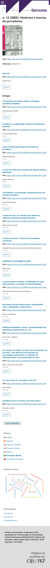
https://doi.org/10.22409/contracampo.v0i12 (25, 59)
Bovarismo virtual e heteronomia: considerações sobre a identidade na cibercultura (22, 305)
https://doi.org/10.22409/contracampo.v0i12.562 (26, 244)
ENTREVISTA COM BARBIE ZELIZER (16, 261)
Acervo (11, 8)
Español (9, 441)
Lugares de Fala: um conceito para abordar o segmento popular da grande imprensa (21, 216)
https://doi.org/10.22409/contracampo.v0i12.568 (26, 333)
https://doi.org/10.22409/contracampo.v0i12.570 (26, 383)
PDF (7, 87)
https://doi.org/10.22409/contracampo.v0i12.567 (26, 310)
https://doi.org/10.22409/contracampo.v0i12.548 (26, 77)
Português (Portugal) (14, 459)
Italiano (9, 452)
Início (4, 8)
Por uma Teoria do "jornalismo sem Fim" (19, 380)
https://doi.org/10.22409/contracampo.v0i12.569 (26, 360)
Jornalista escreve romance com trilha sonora (21, 401)
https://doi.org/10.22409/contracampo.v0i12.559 (26, 175)
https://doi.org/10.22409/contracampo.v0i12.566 (26, 287)
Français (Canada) (13, 444)
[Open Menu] (2, 2)
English (9, 437)
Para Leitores (8, 513)
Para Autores (8, 517)
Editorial (5, 73)
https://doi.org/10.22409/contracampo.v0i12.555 (26, 107)
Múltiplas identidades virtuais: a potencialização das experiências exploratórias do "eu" (24, 328)
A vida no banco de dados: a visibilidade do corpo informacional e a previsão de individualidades (23, 282)
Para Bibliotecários (10, 520)
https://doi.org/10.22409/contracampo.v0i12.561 (26, 221)
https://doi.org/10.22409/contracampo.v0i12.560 (26, 198)
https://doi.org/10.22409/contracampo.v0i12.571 (26, 404)
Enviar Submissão (12, 423)
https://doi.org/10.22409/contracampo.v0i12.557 (26, 129)
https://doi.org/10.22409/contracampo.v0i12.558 (26, 152)
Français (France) (13, 448)
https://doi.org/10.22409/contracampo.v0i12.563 (26, 264)
